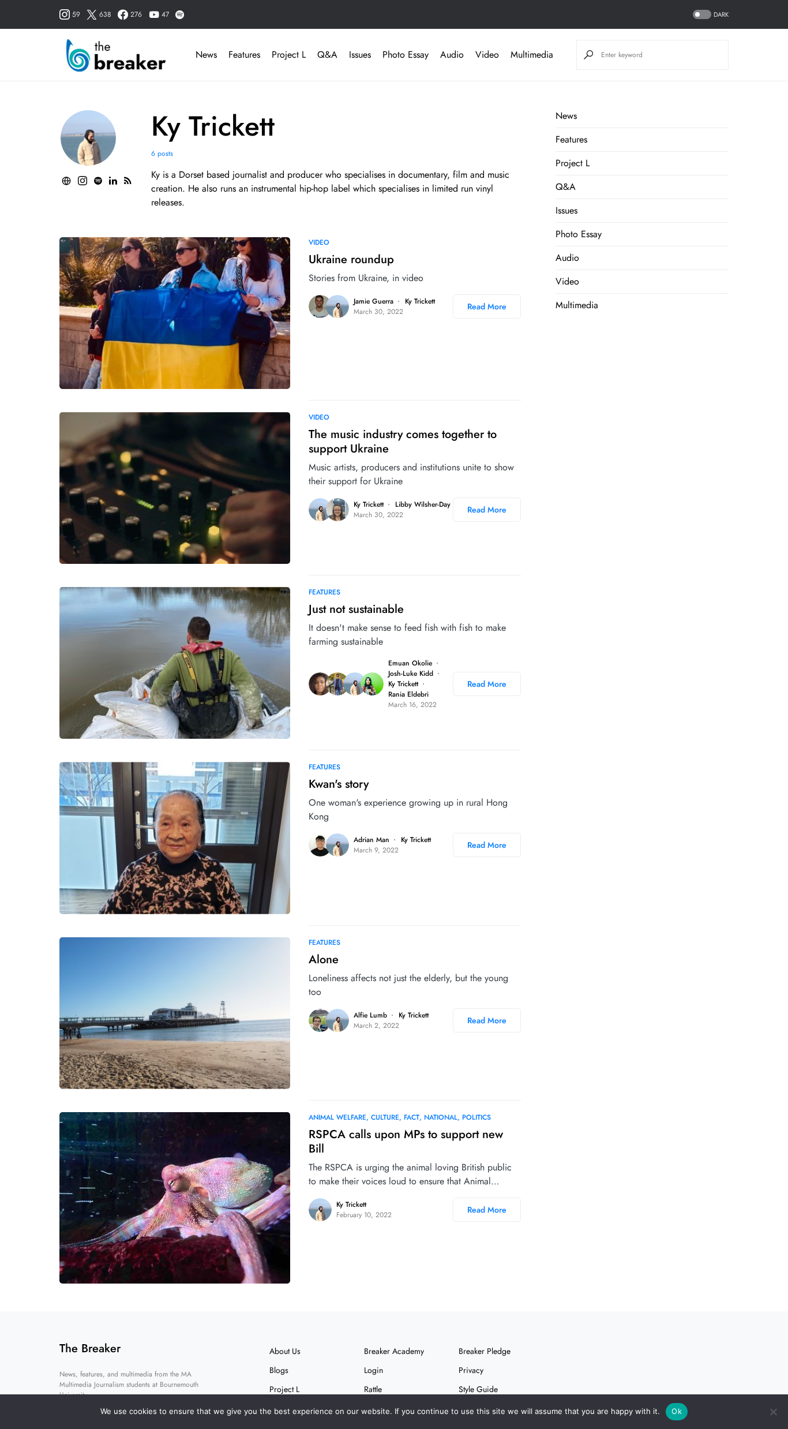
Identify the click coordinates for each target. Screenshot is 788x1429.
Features (324, 592)
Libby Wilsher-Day (423, 504)
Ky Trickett (420, 301)
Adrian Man (371, 840)
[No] (773, 1411)
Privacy (471, 1370)
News (566, 115)
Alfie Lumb (370, 1015)
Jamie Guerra (373, 301)
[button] (710, 15)
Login (373, 1370)
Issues (566, 210)
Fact (411, 1117)
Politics (476, 1117)
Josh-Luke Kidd (410, 673)
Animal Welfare (337, 1117)
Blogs (278, 1370)
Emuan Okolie (410, 663)
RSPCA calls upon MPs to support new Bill (406, 1141)
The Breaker (90, 1348)
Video (319, 242)
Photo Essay (579, 234)
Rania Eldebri (408, 694)
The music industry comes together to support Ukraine (403, 441)
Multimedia (577, 305)
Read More (486, 306)
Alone (324, 959)
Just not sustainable (356, 609)
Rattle (373, 1389)
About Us (285, 1351)
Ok (676, 1411)
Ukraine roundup (351, 259)
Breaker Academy (394, 1351)
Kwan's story (339, 784)
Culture (385, 1117)
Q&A (566, 186)
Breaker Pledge (485, 1351)
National (440, 1117)
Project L (573, 163)
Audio (567, 257)
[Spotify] (179, 14)
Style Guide (478, 1389)
